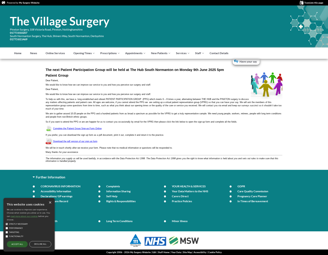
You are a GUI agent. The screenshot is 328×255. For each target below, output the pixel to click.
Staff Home (163, 252)
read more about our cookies (24, 216)
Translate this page (313, 2)
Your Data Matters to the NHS (190, 191)
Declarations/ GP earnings (56, 196)
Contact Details (219, 53)
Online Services (55, 53)
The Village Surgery (60, 21)
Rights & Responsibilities (121, 201)
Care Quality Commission (252, 191)
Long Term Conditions (119, 221)
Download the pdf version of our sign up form (75, 141)
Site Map (187, 252)
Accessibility (200, 252)
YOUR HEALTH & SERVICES (189, 186)
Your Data (176, 252)
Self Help (111, 196)
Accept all (17, 244)
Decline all (40, 244)
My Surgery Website (29, 2)
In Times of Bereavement (252, 201)
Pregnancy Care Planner (252, 196)
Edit (154, 252)
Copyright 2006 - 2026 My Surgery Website (128, 252)
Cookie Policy (215, 252)
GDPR (241, 186)
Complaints (113, 186)
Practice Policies (182, 201)
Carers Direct (180, 196)
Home (18, 53)
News (33, 53)
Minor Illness (180, 221)
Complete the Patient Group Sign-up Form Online (77, 128)
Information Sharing (118, 191)
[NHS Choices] (155, 245)
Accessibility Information (56, 191)
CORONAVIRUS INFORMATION (60, 186)
